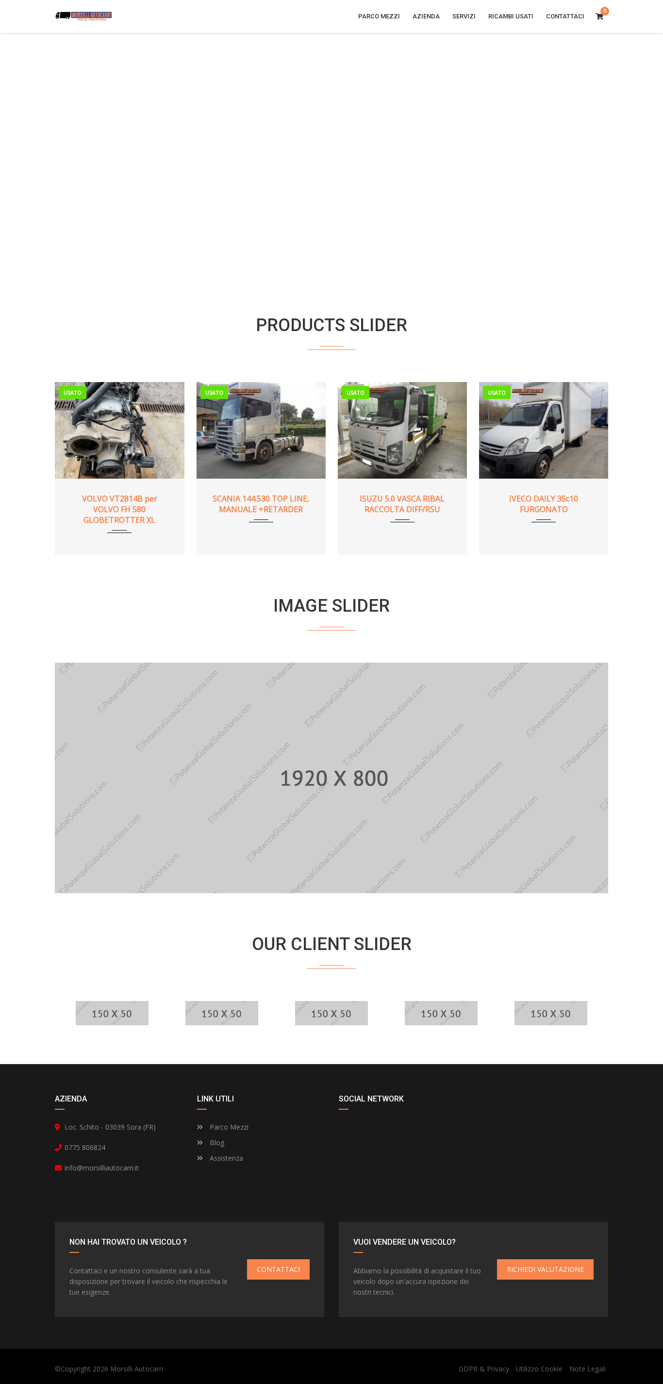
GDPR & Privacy (484, 1368)
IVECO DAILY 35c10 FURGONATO (543, 504)
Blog (216, 1142)
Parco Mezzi (228, 1127)
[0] (599, 17)
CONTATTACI (278, 1269)
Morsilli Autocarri (136, 1368)
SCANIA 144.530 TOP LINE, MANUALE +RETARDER (261, 504)
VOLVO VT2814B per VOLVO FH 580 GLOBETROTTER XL (119, 509)
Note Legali (587, 1368)
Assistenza (225, 1158)
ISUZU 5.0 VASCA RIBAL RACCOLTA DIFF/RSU (402, 504)
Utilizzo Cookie (539, 1368)
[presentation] (76, 466)
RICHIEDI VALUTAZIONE (545, 1269)
